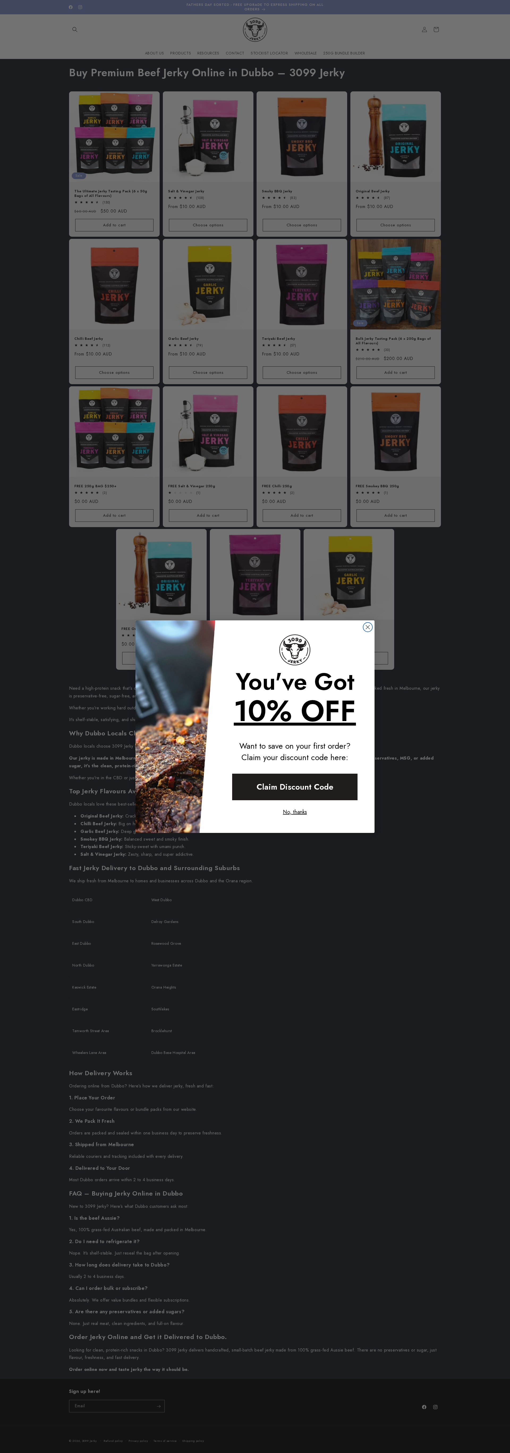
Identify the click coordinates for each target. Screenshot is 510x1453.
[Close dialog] (367, 627)
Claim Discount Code (295, 787)
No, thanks (295, 812)
